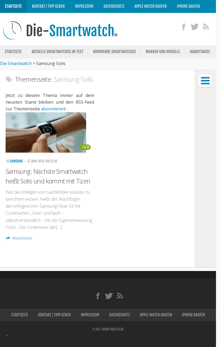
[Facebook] (183, 26)
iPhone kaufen (188, 6)
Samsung (16, 161)
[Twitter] (194, 26)
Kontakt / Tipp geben (48, 6)
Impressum (84, 6)
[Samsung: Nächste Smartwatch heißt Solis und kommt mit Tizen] (49, 132)
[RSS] (205, 26)
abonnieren (53, 109)
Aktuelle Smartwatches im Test (57, 51)
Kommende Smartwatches (114, 51)
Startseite (13, 6)
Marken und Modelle (163, 51)
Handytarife (200, 51)
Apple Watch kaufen (150, 6)
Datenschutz (114, 6)
